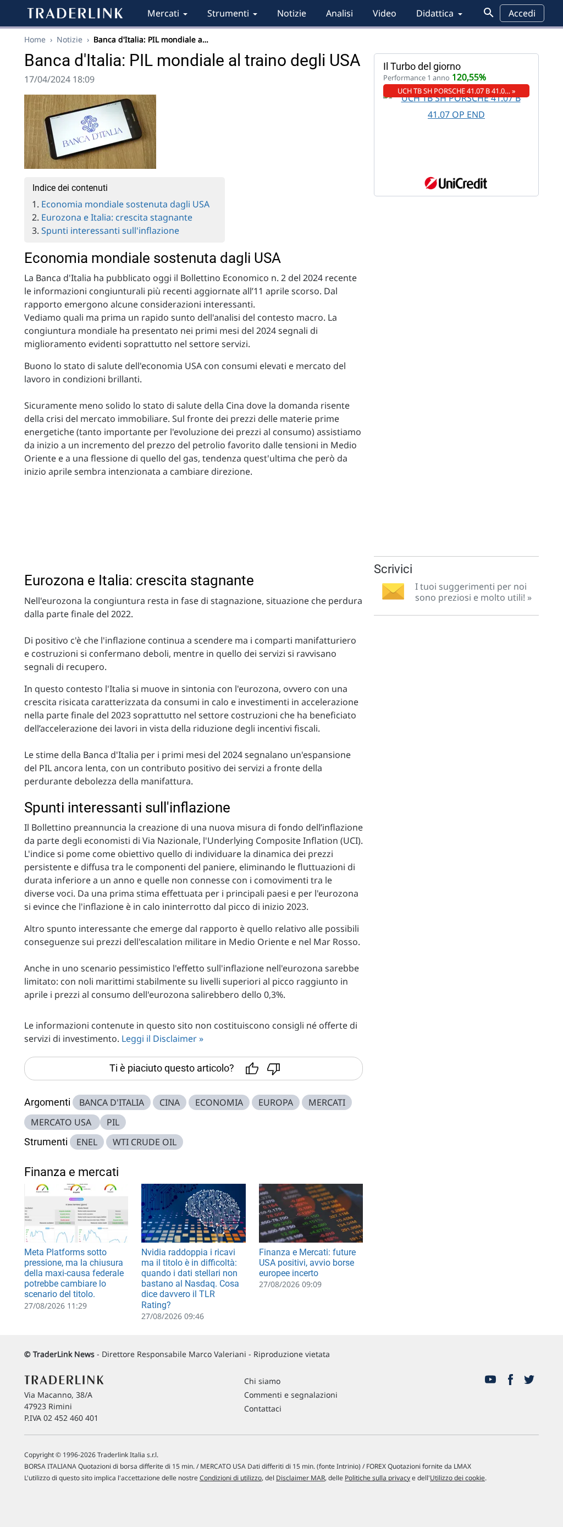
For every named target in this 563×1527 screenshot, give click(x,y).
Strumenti (228, 13)
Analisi (339, 13)
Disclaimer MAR (300, 1477)
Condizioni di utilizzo (231, 1477)
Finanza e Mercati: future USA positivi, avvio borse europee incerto (307, 1262)
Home (35, 39)
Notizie (291, 13)
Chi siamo (262, 1381)
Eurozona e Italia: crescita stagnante (116, 217)
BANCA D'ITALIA (111, 1102)
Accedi (522, 13)
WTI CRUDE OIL (144, 1142)
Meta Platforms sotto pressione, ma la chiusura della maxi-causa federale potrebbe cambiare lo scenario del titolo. (74, 1273)
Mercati (163, 13)
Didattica (435, 13)
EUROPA (275, 1102)
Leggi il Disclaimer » (162, 1038)
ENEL (86, 1142)
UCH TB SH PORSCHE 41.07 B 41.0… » (457, 91)
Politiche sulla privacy (377, 1477)
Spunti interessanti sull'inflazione (110, 230)
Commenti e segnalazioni (291, 1394)
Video (384, 13)
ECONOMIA (219, 1102)
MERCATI (326, 1102)
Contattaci (263, 1408)
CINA (169, 1102)
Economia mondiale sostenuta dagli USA (125, 204)
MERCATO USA (62, 1122)
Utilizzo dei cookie (457, 1477)
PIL (113, 1122)
